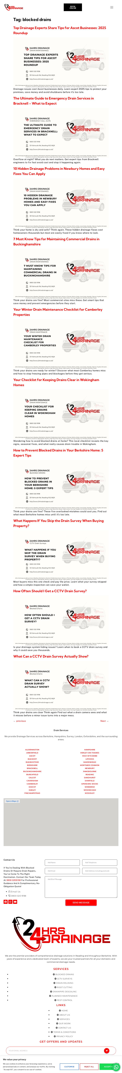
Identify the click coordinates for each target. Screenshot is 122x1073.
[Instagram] (10, 902)
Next (104, 721)
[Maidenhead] (89, 762)
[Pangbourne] (89, 771)
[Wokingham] (89, 790)
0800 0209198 (13, 880)
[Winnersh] (89, 786)
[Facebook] (6, 902)
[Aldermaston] (32, 749)
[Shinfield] (89, 780)
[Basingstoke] (32, 762)
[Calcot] (32, 777)
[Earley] (32, 790)
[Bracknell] (32, 768)
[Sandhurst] (89, 777)
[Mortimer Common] (89, 765)
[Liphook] (89, 759)
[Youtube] (15, 902)
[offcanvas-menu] (118, 7)
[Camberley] (32, 783)
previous (19, 721)
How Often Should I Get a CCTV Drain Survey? (50, 591)
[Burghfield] (32, 774)
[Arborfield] (32, 752)
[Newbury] (89, 768)
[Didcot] (32, 786)
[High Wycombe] (89, 755)
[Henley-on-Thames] (89, 752)
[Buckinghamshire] (32, 771)
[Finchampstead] (32, 793)
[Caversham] (32, 780)
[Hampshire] (89, 749)
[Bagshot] (32, 759)
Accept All (109, 1067)
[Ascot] (32, 755)
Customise (69, 1067)
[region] (61, 1064)
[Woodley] (89, 793)
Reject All (89, 1067)
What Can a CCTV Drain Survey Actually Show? (50, 656)
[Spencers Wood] (89, 783)
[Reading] (89, 774)
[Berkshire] (32, 765)
